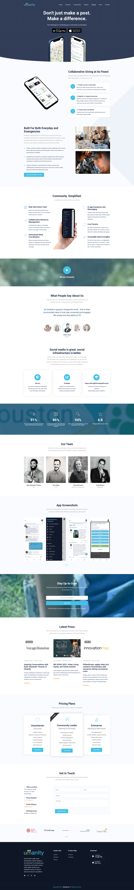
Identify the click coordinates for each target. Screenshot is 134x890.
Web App (55, 857)
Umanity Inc (66, 887)
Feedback (71, 857)
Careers (55, 859)
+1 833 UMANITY (28, 800)
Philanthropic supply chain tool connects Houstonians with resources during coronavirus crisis (96, 667)
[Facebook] (28, 875)
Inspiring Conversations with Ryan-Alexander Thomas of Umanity (36, 666)
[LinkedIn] (35, 875)
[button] (65, 565)
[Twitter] (24, 875)
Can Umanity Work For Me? (34, 174)
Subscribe (67, 603)
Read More (27, 683)
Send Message (61, 811)
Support (55, 854)
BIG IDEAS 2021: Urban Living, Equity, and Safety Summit (66, 665)
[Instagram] (31, 875)
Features (70, 854)
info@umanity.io (28, 807)
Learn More (37, 750)
